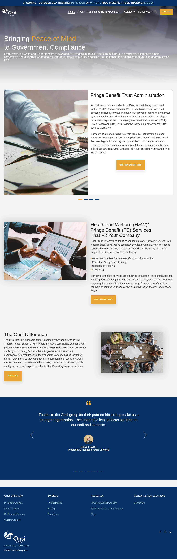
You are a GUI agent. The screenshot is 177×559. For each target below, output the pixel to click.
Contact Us (166, 11)
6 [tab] (92, 472)
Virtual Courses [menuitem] (11, 508)
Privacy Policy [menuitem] (10, 546)
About (81, 11)
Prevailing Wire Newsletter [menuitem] (104, 503)
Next (143, 435)
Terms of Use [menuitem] (23, 546)
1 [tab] (79, 200)
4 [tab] (96, 200)
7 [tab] (95, 472)
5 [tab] (89, 472)
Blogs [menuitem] (93, 514)
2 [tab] (85, 200)
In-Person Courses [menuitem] (13, 503)
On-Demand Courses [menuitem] (14, 514)
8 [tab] (99, 472)
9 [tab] (102, 472)
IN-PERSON (78, 3)
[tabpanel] (88, 142)
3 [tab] (90, 200)
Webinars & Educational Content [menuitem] (107, 508)
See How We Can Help (130, 165)
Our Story (13, 376)
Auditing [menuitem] (51, 508)
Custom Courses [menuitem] (12, 520)
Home (71, 11)
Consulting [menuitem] (52, 514)
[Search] (155, 12)
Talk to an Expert (103, 299)
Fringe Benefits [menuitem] (54, 503)
